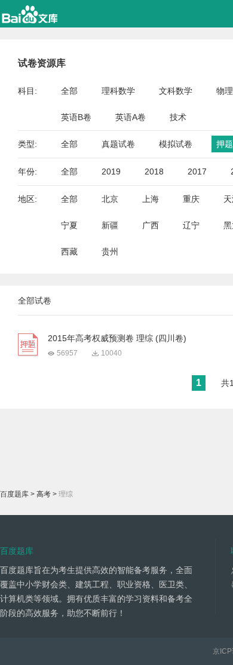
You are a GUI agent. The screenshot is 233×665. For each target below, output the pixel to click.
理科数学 (118, 91)
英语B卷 (76, 117)
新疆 (110, 225)
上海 (150, 199)
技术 (178, 117)
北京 (110, 199)
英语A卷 (130, 117)
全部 (69, 91)
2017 (197, 171)
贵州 (110, 251)
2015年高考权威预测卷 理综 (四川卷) (117, 338)
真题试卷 (118, 144)
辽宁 (191, 225)
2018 (154, 171)
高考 (43, 494)
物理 (224, 91)
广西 (150, 225)
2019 (111, 171)
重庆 (191, 199)
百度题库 (14, 494)
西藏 (69, 251)
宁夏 (69, 225)
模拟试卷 (175, 144)
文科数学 (175, 91)
